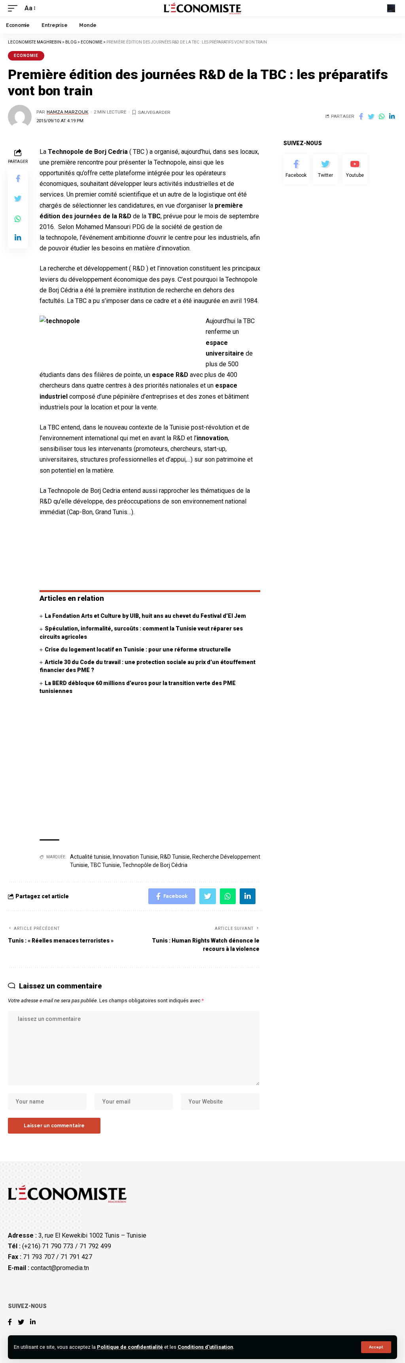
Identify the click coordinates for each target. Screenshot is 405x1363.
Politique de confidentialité (130, 1347)
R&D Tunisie (175, 857)
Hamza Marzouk (67, 112)
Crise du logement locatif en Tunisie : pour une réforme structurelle (138, 649)
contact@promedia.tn (60, 1268)
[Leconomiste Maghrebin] (203, 8)
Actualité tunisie (90, 857)
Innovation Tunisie (135, 857)
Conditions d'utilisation (205, 1347)
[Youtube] (354, 169)
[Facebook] (295, 169)
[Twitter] (325, 169)
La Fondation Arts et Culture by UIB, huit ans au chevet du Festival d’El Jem (145, 616)
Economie (26, 55)
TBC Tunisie (105, 865)
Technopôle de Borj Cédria (154, 865)
